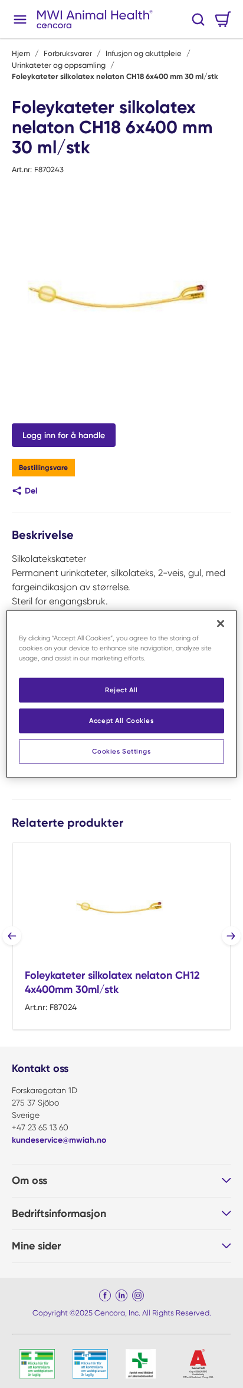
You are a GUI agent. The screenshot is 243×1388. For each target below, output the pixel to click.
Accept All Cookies (121, 720)
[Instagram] (138, 1295)
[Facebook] (105, 1295)
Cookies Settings (121, 751)
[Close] (221, 624)
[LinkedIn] (121, 1295)
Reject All (121, 690)
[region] (121, 694)
